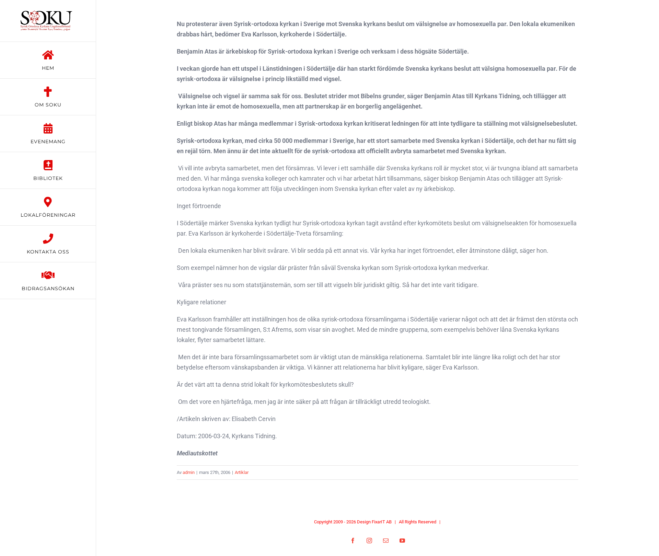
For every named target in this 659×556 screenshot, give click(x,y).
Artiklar (241, 472)
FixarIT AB (382, 521)
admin (189, 472)
